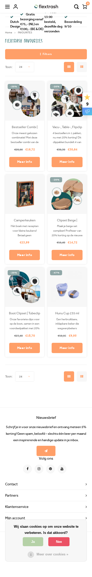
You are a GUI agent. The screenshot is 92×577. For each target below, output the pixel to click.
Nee (59, 542)
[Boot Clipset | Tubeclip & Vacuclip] (24, 287)
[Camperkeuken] (24, 194)
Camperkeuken (25, 220)
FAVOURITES (25, 32)
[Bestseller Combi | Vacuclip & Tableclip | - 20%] (24, 101)
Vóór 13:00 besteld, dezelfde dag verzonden (53, 21)
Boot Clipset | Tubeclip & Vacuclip (24, 313)
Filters (47, 54)
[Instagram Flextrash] (38, 469)
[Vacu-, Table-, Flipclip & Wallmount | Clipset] (67, 101)
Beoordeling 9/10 (73, 24)
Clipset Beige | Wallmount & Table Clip (67, 220)
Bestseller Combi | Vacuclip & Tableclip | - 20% (24, 127)
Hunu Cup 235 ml (67, 313)
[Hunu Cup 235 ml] (67, 287)
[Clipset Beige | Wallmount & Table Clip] (67, 194)
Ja (33, 542)
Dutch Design (15, 24)
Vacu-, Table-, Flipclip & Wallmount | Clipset (67, 127)
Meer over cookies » (52, 554)
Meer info (24, 162)
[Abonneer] (46, 451)
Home (8, 32)
